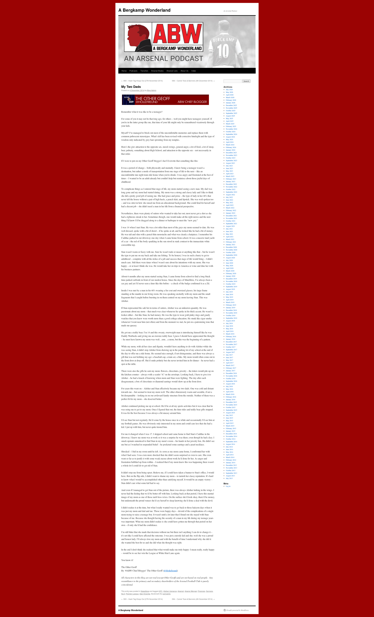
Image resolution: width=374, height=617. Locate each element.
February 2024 (231, 147)
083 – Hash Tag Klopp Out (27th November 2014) (142, 80)
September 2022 (231, 192)
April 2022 (229, 205)
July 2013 (229, 478)
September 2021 (231, 223)
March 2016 (230, 394)
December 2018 (231, 310)
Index (193, 70)
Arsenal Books (157, 70)
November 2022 (231, 186)
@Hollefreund (170, 570)
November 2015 (231, 405)
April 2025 (229, 121)
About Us (184, 70)
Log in (228, 486)
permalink (166, 593)
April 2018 (229, 331)
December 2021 (231, 215)
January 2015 (230, 431)
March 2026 (230, 97)
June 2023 (229, 168)
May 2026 (229, 92)
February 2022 (231, 210)
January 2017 (230, 370)
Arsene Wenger (191, 591)
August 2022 (230, 194)
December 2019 (231, 278)
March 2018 (230, 334)
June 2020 (229, 263)
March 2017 (230, 365)
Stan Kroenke (145, 593)
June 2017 (229, 357)
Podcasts (133, 70)
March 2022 (230, 207)
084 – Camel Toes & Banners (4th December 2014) (193, 80)
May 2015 (229, 420)
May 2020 (229, 265)
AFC (160, 591)
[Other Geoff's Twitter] (165, 104)
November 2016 (231, 376)
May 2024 (229, 139)
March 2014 (230, 457)
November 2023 (231, 155)
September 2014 (231, 441)
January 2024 (230, 150)
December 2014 (231, 433)
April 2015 (229, 423)
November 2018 (231, 313)
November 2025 (231, 108)
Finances (201, 591)
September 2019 (231, 286)
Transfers (144, 70)
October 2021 (230, 221)
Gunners (209, 591)
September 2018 (231, 318)
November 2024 (231, 129)
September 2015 (231, 410)
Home (124, 70)
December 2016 (231, 373)
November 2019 (231, 281)
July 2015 (229, 415)
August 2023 (230, 163)
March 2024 (230, 144)
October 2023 (230, 158)
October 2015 (230, 407)
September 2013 (231, 473)
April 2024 (229, 142)
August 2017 (230, 352)
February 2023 (231, 179)
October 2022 (230, 189)
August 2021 (230, 226)
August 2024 (230, 137)
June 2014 (229, 449)
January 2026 (230, 102)
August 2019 (230, 289)
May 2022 (229, 202)
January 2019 (230, 307)
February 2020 (231, 273)
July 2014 (229, 447)
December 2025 (231, 105)
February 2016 (231, 397)
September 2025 (231, 113)
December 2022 (231, 184)
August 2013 (230, 475)
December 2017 (231, 341)
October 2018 (230, 315)
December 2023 (231, 152)
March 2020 (230, 271)
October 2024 (230, 131)
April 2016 (229, 391)
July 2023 (229, 165)
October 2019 (230, 284)
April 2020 (229, 268)
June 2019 (229, 294)
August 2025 (230, 116)
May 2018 (229, 328)
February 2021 (231, 242)
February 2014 (231, 460)
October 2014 (230, 439)
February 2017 (231, 368)
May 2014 (229, 452)
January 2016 (230, 399)
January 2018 (230, 339)
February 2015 (231, 428)
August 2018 (230, 320)
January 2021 (230, 244)
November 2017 (231, 344)
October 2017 (230, 347)
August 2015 (230, 412)
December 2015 (231, 402)
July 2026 (229, 89)
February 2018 (231, 336)
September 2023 (231, 160)
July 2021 (229, 229)
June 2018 (229, 326)
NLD (123, 593)
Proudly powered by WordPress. (237, 610)
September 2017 (231, 349)
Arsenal (181, 591)
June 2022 (229, 200)
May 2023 (229, 171)
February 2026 (231, 100)
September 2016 (231, 381)
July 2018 (229, 323)
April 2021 (229, 236)
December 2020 (231, 247)
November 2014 (231, 436)
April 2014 (229, 454)
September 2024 (231, 134)
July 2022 (229, 197)
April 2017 (229, 362)
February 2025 (231, 126)
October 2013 (230, 470)
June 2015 (229, 418)
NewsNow (145, 591)
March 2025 (230, 123)
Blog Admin (151, 90)
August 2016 (230, 383)
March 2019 (230, 302)
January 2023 (230, 181)
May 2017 (229, 360)
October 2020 (230, 252)
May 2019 (229, 297)
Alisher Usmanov (170, 591)
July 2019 (229, 292)
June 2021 (229, 231)
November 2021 (231, 218)
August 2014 (230, 444)
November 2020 (231, 250)
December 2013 (231, 465)
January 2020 (230, 276)
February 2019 (231, 305)
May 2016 (229, 389)
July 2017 (229, 355)
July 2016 (229, 386)
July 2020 (229, 260)
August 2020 (230, 257)
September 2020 (231, 255)
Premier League (132, 593)
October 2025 (230, 110)
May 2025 (229, 118)
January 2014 (230, 462)
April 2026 (229, 95)
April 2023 (229, 173)
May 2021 (229, 234)
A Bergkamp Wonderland (144, 10)
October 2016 (230, 378)
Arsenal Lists (172, 70)
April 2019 (229, 299)
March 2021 (230, 239)
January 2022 (230, 213)
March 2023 (230, 176)
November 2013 (231, 468)
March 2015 (230, 426)
